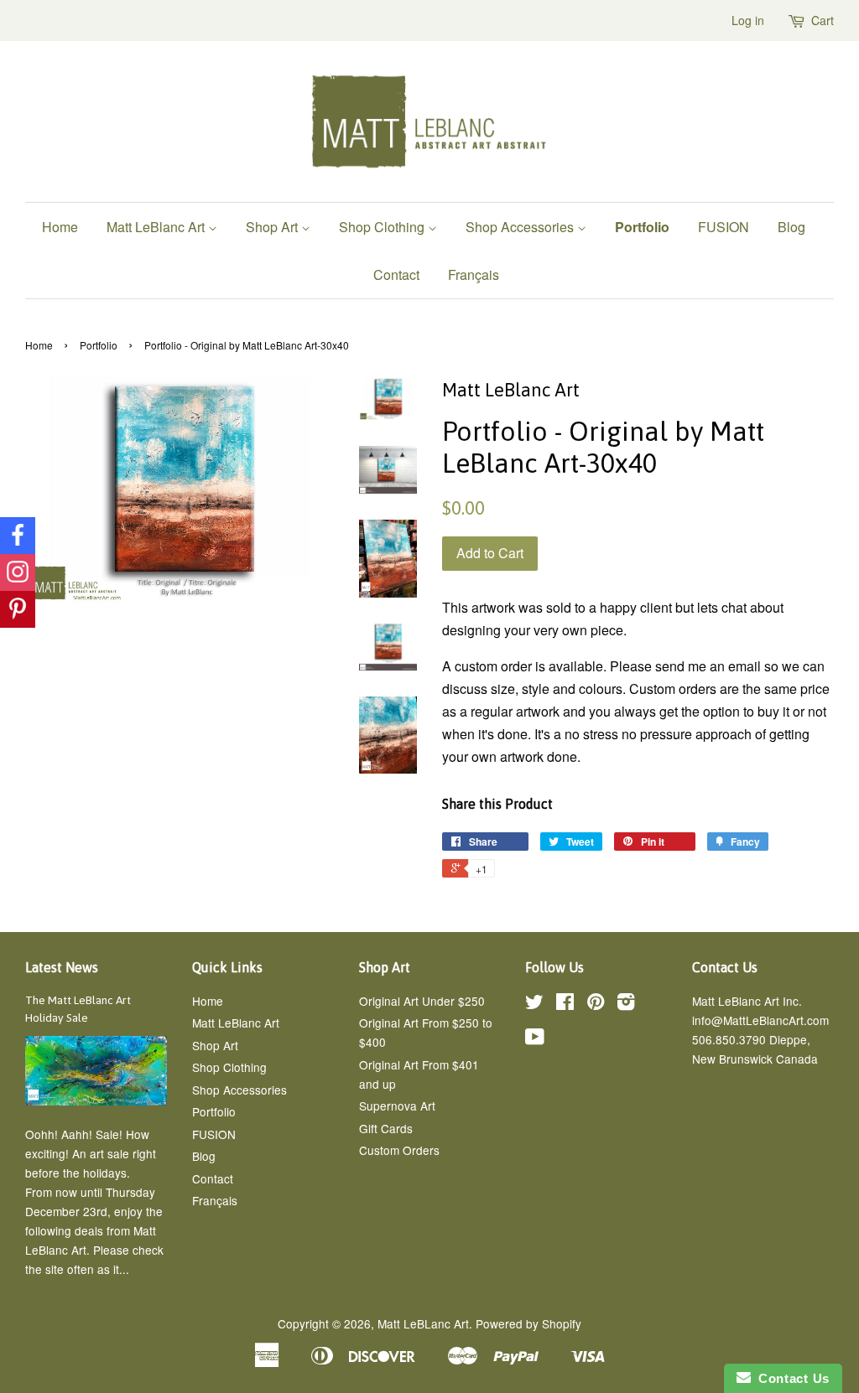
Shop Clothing (383, 226)
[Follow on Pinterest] (17, 609)
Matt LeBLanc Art (423, 1323)
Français (473, 274)
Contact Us (790, 1378)
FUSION (723, 226)
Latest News (61, 967)
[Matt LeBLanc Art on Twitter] (534, 1004)
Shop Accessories (521, 226)
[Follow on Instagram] (17, 572)
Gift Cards (386, 1128)
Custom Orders (399, 1150)
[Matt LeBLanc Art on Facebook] (565, 1004)
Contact (396, 274)
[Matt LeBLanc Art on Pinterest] (595, 1004)
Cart (822, 20)
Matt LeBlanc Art (157, 226)
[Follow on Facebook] (17, 535)
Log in (747, 20)
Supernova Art (397, 1105)
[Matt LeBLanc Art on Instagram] (626, 1004)
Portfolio (642, 226)
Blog (791, 226)
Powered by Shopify (528, 1323)
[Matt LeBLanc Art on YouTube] (534, 1039)
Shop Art (273, 226)
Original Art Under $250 (422, 1000)
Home (60, 226)
